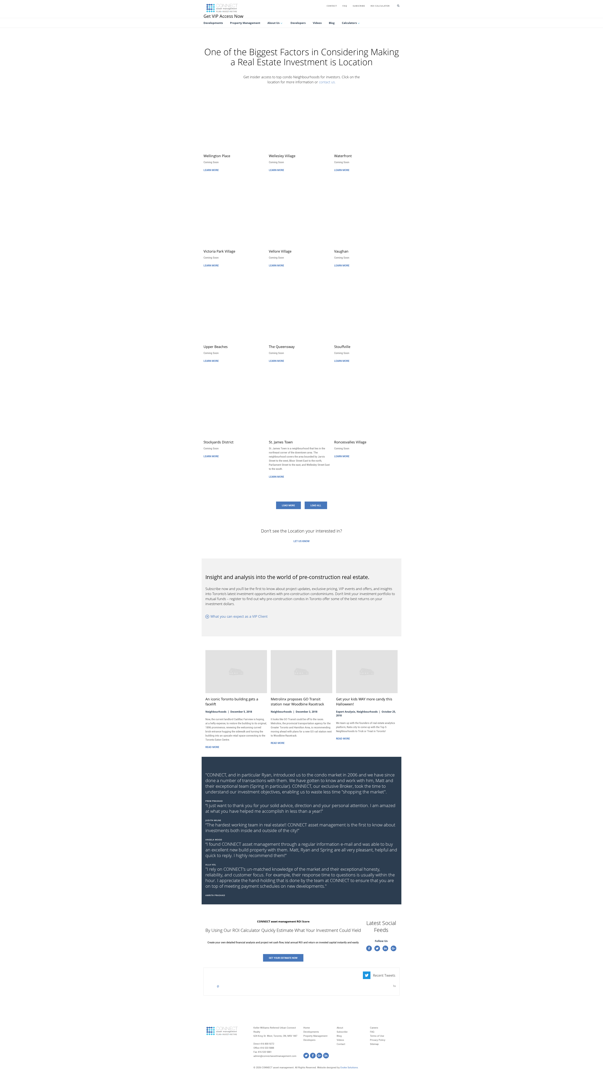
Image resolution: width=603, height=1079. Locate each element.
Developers (309, 1040)
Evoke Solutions (349, 1067)
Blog (339, 1036)
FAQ (344, 5)
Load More (288, 505)
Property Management (315, 1036)
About (340, 1027)
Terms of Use (377, 1036)
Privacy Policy (377, 1040)
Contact (332, 5)
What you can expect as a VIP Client (239, 616)
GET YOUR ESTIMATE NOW (283, 958)
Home (306, 1027)
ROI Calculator (380, 5)
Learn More (211, 170)
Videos (340, 1040)
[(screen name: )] (211, 988)
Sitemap (374, 1044)
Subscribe (359, 5)
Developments (311, 1031)
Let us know (301, 541)
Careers (374, 1027)
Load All (315, 505)
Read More (212, 747)
